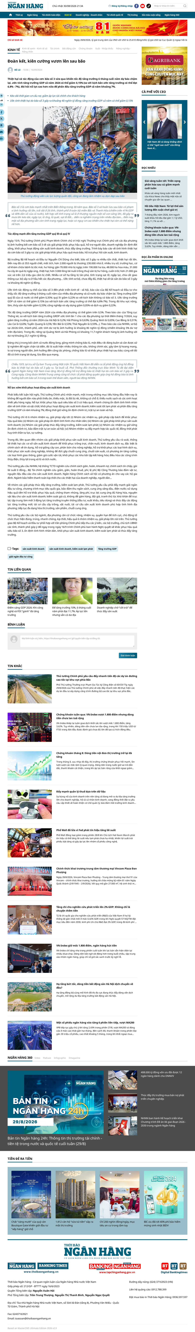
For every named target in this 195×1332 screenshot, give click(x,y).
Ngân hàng (32, 15)
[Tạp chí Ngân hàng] (115, 1268)
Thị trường (132, 15)
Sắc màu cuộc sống (151, 15)
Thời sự (19, 15)
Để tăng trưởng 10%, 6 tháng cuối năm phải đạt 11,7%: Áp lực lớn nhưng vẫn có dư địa (71, 611)
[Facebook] (136, 6)
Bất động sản (69, 48)
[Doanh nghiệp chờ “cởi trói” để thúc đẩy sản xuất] (117, 591)
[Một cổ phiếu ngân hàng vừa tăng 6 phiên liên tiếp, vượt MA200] (30, 1035)
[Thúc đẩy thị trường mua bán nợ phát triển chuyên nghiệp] (122, 1102)
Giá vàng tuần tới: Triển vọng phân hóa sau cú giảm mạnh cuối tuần (162, 184)
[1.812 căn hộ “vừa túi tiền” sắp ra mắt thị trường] (75, 1194)
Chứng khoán (85, 48)
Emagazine (74, 1057)
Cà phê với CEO (154, 92)
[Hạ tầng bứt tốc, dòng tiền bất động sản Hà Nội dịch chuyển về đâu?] (30, 996)
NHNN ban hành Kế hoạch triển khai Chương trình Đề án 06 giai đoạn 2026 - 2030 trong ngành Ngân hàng (163, 1122)
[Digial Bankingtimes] (174, 1268)
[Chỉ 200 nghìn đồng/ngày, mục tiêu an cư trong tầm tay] (119, 1194)
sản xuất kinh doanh (33, 548)
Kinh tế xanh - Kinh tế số (34, 48)
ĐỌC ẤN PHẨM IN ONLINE (157, 257)
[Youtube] (142, 6)
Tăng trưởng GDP (107, 548)
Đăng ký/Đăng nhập (122, 5)
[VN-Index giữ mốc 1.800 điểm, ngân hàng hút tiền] (30, 958)
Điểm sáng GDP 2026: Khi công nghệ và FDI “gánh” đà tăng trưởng (25, 611)
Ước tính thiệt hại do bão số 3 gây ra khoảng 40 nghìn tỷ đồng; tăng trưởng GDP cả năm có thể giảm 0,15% (71, 100)
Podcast (47, 1057)
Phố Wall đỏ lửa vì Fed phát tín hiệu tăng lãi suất (86, 830)
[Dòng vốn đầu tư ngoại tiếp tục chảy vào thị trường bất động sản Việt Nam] (164, 121)
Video (37, 1057)
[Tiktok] (148, 6)
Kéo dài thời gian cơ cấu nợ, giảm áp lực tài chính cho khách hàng (47, 95)
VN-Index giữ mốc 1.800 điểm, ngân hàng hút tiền (86, 945)
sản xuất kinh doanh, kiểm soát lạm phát (71, 548)
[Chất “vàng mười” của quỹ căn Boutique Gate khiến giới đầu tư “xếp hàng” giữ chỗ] (31, 1194)
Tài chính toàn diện (51, 15)
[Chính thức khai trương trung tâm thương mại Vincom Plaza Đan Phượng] (30, 881)
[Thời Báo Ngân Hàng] (28, 6)
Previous (144, 122)
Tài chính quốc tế (115, 15)
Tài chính (54, 48)
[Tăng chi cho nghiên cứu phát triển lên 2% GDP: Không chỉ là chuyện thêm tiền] (30, 919)
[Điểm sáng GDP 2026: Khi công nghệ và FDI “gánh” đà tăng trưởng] (28, 591)
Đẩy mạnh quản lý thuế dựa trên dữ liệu (81, 791)
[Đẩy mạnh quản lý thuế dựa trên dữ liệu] (30, 804)
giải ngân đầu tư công (20, 556)
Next (185, 122)
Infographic (60, 1057)
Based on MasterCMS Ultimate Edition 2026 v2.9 (32, 1328)
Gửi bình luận (128, 655)
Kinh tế (68, 15)
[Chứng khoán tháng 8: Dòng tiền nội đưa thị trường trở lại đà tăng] (30, 765)
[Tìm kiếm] (185, 6)
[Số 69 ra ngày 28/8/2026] (164, 298)
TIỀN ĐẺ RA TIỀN (20, 1159)
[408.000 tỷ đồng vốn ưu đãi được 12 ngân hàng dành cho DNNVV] (122, 1080)
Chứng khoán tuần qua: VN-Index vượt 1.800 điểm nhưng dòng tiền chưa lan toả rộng (163, 231)
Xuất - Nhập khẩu (104, 48)
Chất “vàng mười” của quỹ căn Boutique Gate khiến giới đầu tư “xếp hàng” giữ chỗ (29, 1225)
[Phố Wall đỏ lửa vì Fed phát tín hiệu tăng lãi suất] (30, 842)
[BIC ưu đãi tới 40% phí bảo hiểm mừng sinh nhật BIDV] (164, 1194)
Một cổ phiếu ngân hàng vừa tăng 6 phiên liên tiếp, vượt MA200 (95, 1022)
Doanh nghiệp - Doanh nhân (89, 15)
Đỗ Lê (17, 69)
